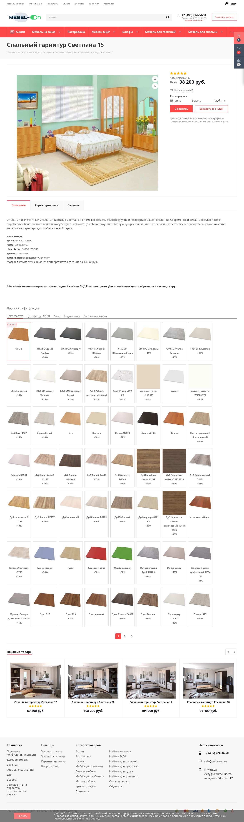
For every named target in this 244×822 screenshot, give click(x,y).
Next (234, 652)
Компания (14, 745)
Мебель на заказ (120, 751)
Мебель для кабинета (90, 776)
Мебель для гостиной (123, 761)
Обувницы (116, 786)
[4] (182, 73)
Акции (80, 751)
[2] (175, 73)
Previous (228, 652)
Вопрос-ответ (50, 766)
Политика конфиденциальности (21, 753)
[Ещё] (232, 32)
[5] (185, 73)
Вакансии (13, 764)
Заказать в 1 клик (211, 108)
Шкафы (80, 761)
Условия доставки (53, 756)
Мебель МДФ (117, 756)
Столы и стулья (119, 781)
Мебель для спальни (89, 766)
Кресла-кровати (86, 786)
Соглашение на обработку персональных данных (17, 789)
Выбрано (12, 324)
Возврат (12, 779)
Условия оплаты (52, 751)
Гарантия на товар (53, 761)
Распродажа (83, 756)
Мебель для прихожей (124, 766)
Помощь (47, 745)
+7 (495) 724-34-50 (194, 15)
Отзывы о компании (20, 769)
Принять (22, 815)
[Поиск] (167, 17)
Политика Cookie (88, 818)
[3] (178, 73)
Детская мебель (86, 771)
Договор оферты (17, 759)
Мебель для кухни (121, 771)
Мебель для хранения (123, 776)
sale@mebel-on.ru (194, 20)
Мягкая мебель (85, 781)
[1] (171, 73)
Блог (10, 774)
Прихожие (82, 791)
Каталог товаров (88, 745)
